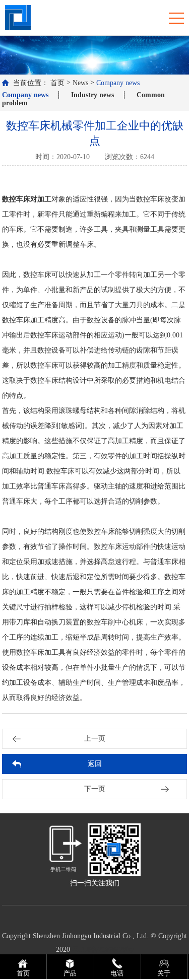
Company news (118, 83)
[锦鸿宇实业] (18, 17)
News (80, 83)
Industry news (92, 95)
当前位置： (30, 83)
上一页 (94, 738)
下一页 (94, 789)
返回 (95, 763)
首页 (57, 83)
